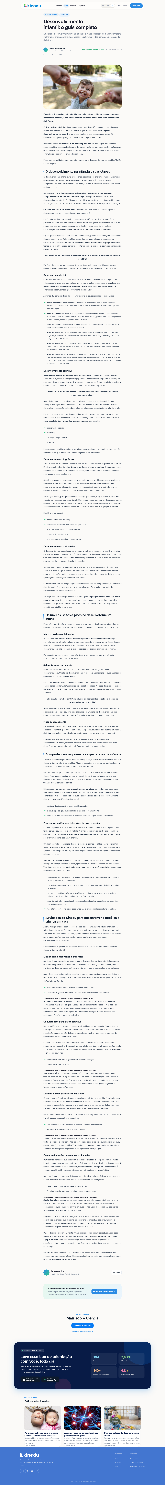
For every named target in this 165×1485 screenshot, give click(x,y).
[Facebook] (22, 1471)
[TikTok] (37, 1471)
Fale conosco (134, 1459)
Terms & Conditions (136, 1462)
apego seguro (70, 583)
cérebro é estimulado (69, 830)
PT (112, 5)
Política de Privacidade (137, 1466)
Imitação (65, 1064)
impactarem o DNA (86, 766)
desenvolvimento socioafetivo (58, 550)
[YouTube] (32, 1471)
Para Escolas (122, 5)
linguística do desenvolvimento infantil (78, 1098)
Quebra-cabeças (87, 1059)
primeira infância (81, 150)
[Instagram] (27, 1471)
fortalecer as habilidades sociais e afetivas (88, 1176)
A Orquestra (89, 987)
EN (103, 5)
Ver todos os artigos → (82, 1325)
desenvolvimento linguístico (98, 463)
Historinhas (51, 1129)
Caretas (50, 1186)
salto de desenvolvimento (72, 672)
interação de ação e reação (73, 843)
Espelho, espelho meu (56, 1191)
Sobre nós (118, 1459)
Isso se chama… (53, 1124)
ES (108, 5)
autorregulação (52, 587)
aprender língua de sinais (57, 534)
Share (118, 1272)
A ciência (118, 1462)
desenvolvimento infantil (56, 176)
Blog (66, 5)
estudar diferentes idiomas (58, 519)
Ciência (73, 5)
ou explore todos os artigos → (82, 1331)
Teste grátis (136, 5)
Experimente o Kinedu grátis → (104, 1291)
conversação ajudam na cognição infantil (60, 1036)
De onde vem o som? (100, 992)
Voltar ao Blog (52, 14)
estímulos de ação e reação (81, 1226)
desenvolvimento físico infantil (95, 961)
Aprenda (59, 5)
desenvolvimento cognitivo (73, 452)
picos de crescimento (85, 739)
